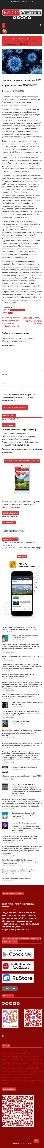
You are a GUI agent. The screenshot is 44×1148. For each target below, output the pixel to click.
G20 (39, 1059)
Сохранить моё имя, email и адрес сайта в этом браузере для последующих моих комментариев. (20, 397)
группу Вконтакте (10, 516)
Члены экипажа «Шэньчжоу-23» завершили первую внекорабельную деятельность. (25, 814)
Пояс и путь (24, 1068)
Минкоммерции (6, 1068)
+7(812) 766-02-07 (10, 542)
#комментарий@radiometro (15, 1059)
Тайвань (9, 1072)
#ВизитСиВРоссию (8, 1056)
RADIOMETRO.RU (10, 910)
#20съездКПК (7, 1053)
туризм (33, 1080)
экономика (5, 1083)
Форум (14, 1072)
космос (4, 1077)
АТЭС (4, 1063)
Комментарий (8, 345)
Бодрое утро (18, 1063)
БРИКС (9, 1063)
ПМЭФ (17, 1068)
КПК (24, 1063)
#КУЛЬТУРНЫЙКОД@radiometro (24, 767)
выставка (16, 1074)
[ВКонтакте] (5, 531)
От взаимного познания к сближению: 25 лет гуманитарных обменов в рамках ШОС (18, 871)
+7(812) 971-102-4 (10, 548)
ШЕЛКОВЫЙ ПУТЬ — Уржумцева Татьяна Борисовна (32, 321)
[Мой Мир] (11, 531)
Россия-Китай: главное (18, 310)
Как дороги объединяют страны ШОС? (16, 878)
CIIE (30, 1059)
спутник (15, 1080)
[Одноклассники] (8, 531)
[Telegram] (23, 531)
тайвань (21, 1080)
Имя (4, 375)
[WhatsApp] (20, 531)
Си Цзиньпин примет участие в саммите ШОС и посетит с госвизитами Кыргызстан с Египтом (20, 628)
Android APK (9, 988)
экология (38, 1080)
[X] (14, 531)
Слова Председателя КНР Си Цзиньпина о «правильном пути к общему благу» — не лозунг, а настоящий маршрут (21, 861)
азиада (4, 1074)
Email (5, 383)
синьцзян (38, 1077)
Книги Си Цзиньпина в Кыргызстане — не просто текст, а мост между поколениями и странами (20, 695)
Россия (34, 1067)
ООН (12, 1068)
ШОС (26, 1071)
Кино (27, 1063)
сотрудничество (7, 1080)
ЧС (23, 1072)
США (4, 1072)
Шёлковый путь (36, 1072)
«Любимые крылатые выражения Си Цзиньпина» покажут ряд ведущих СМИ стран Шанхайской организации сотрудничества (20, 838)
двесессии (33, 1074)
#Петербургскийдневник (32, 1056)
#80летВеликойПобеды (21, 1053)
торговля (27, 1080)
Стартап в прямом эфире (21, 721)
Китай (34, 1063)
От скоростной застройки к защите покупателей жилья (25, 636)
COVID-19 (35, 1059)
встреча (10, 1074)
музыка (16, 1077)
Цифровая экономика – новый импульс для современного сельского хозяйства (18, 675)
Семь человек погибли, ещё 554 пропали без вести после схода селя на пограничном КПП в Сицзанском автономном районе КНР (22, 713)
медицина (10, 1077)
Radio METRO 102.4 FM (10, 419)
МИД (40, 1063)
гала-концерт (24, 1074)
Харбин (19, 1071)
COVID (10, 313)
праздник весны (27, 1077)
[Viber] (17, 531)
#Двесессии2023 (20, 1056)
